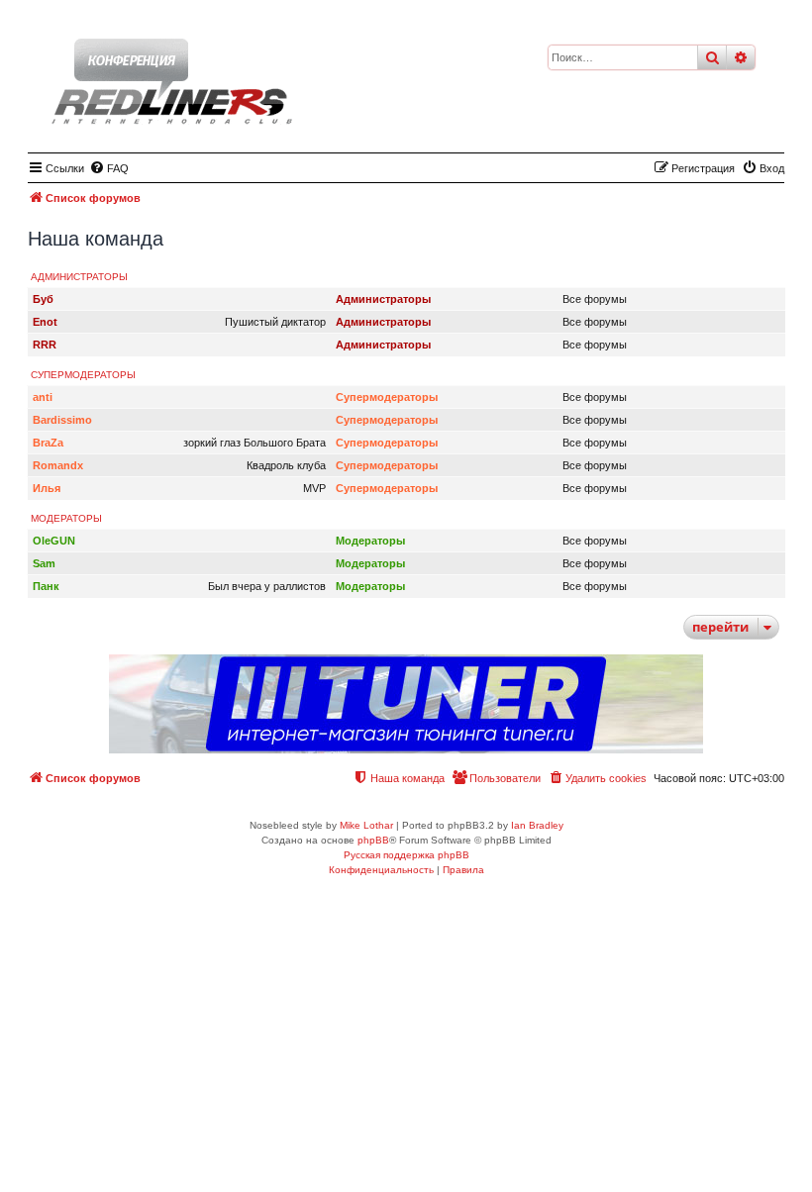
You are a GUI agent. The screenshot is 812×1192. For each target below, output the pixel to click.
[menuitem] (109, 168)
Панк (46, 586)
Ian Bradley (537, 825)
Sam (44, 563)
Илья (46, 488)
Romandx (58, 465)
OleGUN (54, 540)
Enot (45, 322)
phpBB (373, 840)
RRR (44, 344)
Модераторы (66, 518)
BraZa (48, 442)
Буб (43, 299)
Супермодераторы (83, 374)
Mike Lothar (366, 825)
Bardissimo (62, 420)
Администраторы (79, 276)
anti (42, 397)
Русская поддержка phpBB (406, 854)
